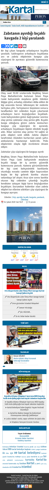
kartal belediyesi (29, 453)
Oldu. (7, 453)
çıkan (28, 457)
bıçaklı (26, 197)
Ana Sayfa (14, 479)
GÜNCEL (33, 449)
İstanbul (20, 447)
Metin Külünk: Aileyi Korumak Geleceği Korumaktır (25, 359)
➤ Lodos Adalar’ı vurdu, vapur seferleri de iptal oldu (24, 419)
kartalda (29, 459)
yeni (38, 463)
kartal (30, 463)
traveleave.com (27, 482)
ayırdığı (20, 197)
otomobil (5, 464)
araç (45, 464)
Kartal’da (41, 459)
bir (45, 456)
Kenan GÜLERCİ (19, 356)
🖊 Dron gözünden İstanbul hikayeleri (24, 303)
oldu (3, 460)
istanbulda (5, 467)
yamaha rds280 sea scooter (14, 481)
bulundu (24, 457)
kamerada (12, 464)
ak (35, 464)
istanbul (27, 467)
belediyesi (5, 447)
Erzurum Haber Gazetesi (24, 438)
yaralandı (40, 197)
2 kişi (14, 197)
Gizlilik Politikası (24, 479)
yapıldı (4, 457)
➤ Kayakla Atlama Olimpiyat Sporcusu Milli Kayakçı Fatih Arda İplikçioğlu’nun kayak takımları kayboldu (24, 403)
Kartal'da (34, 457)
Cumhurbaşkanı (19, 460)
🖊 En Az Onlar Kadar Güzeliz (24, 316)
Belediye (13, 447)
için (11, 453)
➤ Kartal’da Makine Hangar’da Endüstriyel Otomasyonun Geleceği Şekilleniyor (24, 414)
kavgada (32, 197)
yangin (38, 449)
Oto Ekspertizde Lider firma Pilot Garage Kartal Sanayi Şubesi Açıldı (24, 292)
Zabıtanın (24, 199)
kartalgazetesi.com (13, 477)
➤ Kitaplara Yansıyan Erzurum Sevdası (24, 422)
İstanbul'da (16, 467)
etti (10, 467)
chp (18, 464)
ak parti (40, 457)
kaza (38, 447)
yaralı (31, 447)
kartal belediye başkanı (21, 449)
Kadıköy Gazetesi (24, 440)
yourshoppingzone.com (13, 482)
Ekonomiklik (24, 436)
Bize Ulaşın (34, 479)
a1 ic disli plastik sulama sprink (34, 481)
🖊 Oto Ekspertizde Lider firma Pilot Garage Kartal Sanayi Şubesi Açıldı (24, 298)
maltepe (18, 457)
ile (3, 453)
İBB (9, 449)
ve (15, 453)
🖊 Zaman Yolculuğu (24, 308)
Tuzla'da (26, 447)
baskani (44, 453)
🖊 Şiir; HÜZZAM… (24, 312)
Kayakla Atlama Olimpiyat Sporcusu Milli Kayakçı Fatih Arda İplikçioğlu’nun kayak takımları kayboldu (24, 397)
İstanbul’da (11, 457)
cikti (35, 447)
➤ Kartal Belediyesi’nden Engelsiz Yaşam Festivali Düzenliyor (24, 408)
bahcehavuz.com (37, 482)
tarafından (43, 449)
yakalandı (10, 460)
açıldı (42, 464)
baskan (23, 463)
